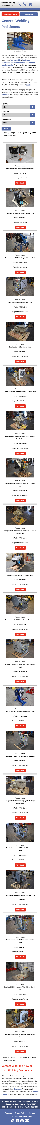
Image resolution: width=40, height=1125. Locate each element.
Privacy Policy (20, 1113)
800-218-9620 (7, 1107)
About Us (8, 1113)
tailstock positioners (18, 62)
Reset (6, 128)
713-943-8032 (18, 1107)
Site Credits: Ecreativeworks (21, 1116)
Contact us (18, 1089)
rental (28, 85)
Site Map (32, 1113)
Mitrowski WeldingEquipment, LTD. (8, 4)
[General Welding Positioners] (20, 41)
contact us (5, 94)
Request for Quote (10, 14)
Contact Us (29, 14)
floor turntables (15, 60)
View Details (20, 183)
